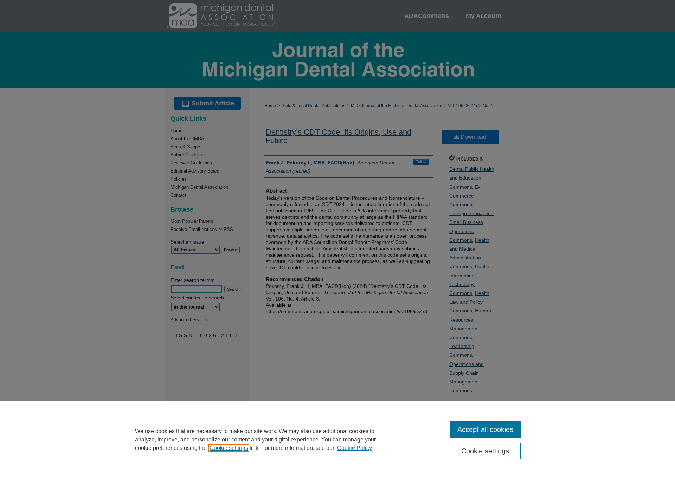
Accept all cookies (485, 429)
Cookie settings (229, 448)
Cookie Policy (354, 448)
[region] (337, 439)
